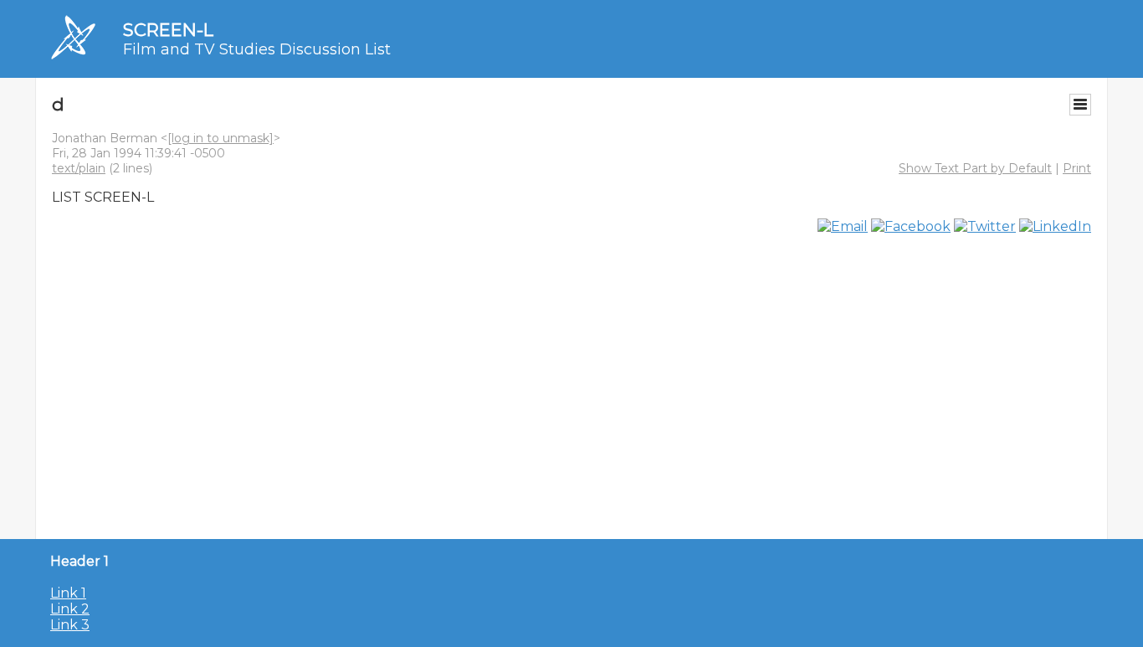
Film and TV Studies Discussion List (257, 49)
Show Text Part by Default (975, 168)
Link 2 (70, 609)
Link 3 (70, 625)
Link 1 (68, 593)
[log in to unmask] (220, 138)
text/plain (78, 168)
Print (1077, 168)
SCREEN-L (168, 29)
